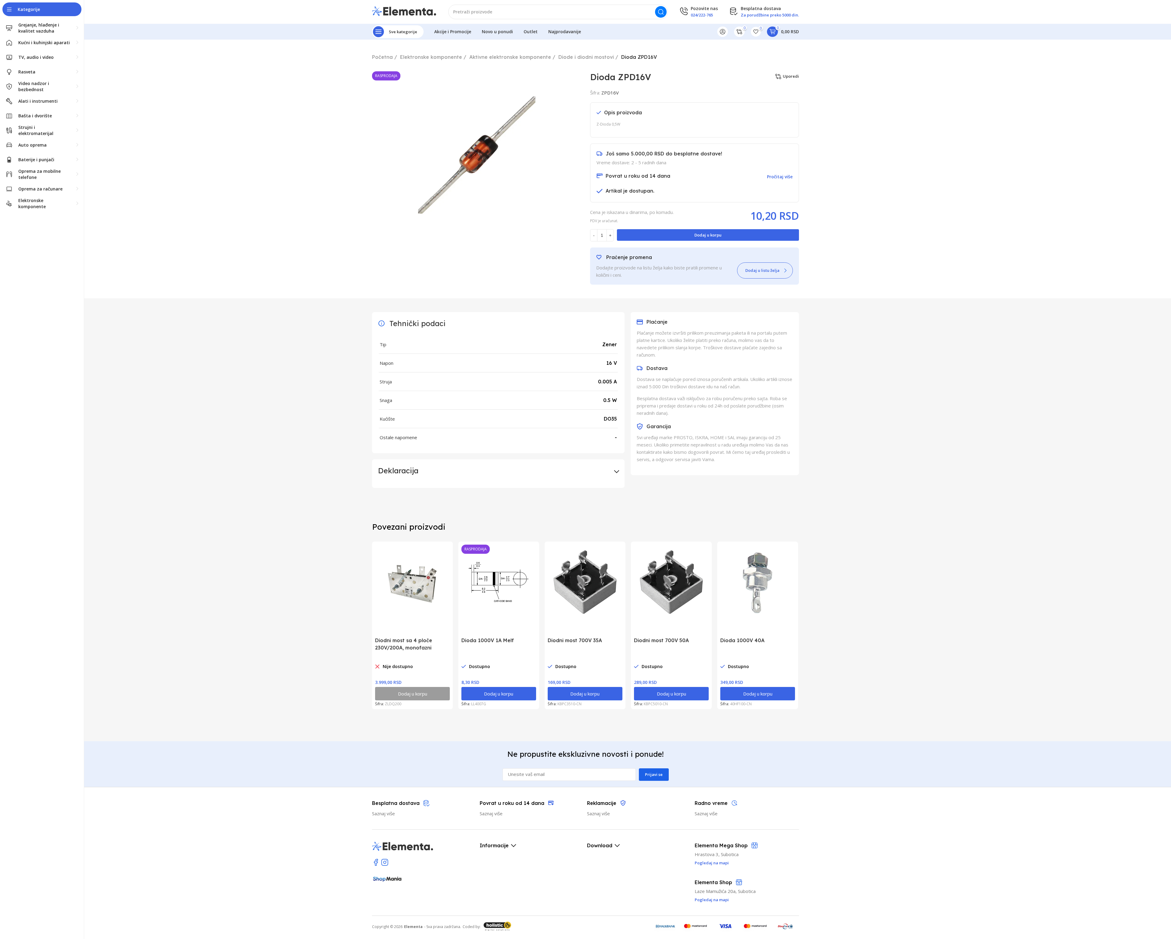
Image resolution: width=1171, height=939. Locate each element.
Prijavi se (654, 774)
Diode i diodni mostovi (586, 57)
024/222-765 (702, 15)
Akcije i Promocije (452, 31)
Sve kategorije (403, 31)
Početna (382, 57)
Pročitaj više (780, 177)
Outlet (531, 31)
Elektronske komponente (431, 57)
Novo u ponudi (497, 31)
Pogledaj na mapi (712, 899)
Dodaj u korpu (708, 235)
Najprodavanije (564, 31)
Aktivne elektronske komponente (510, 57)
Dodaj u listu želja (762, 270)
